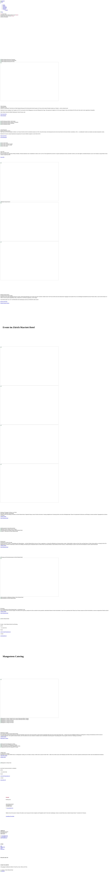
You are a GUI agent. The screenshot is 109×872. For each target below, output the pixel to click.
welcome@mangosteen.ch (5, 775)
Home (4, 4)
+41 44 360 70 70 (10, 808)
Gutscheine (5, 6)
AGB (1, 848)
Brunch (4, 5)
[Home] (1, 1)
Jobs (1, 845)
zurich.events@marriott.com (5, 631)
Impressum (2, 849)
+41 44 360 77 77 (4, 836)
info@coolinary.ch (3, 837)
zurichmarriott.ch (3, 635)
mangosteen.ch (3, 779)
